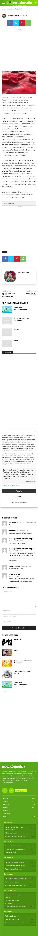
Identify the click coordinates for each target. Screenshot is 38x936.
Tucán (16, 329)
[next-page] (6, 691)
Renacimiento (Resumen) (13, 869)
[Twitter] (16, 23)
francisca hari (14, 574)
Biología (11, 252)
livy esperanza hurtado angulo (21, 538)
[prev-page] (3, 691)
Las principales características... (15, 862)
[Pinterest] (22, 23)
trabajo (25, 166)
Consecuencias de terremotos (14, 923)
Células (18, 252)
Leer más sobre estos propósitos (11, 485)
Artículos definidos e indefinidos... (15, 885)
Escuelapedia (14, 16)
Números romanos (11, 833)
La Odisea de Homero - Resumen (15, 878)
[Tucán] (7, 332)
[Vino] (7, 652)
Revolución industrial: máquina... (15, 906)
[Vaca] (7, 343)
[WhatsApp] (28, 23)
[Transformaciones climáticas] (7, 320)
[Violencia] (7, 641)
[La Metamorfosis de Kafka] (7, 674)
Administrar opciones (19, 502)
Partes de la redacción (12, 882)
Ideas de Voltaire (10, 853)
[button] (35, 432)
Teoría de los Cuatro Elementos (15, 846)
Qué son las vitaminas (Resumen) (23, 662)
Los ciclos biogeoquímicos (20, 308)
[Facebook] (10, 23)
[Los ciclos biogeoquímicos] (7, 309)
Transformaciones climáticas (21, 319)
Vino (15, 650)
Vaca (16, 340)
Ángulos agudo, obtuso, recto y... (15, 836)
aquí (12, 783)
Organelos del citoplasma (31, 294)
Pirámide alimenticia (11, 916)
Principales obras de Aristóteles (15, 849)
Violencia (17, 639)
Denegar (19, 497)
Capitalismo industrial (12, 919)
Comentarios (10, 203)
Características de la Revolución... (15, 865)
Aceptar (19, 491)
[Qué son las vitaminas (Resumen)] (7, 663)
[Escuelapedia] (4, 16)
